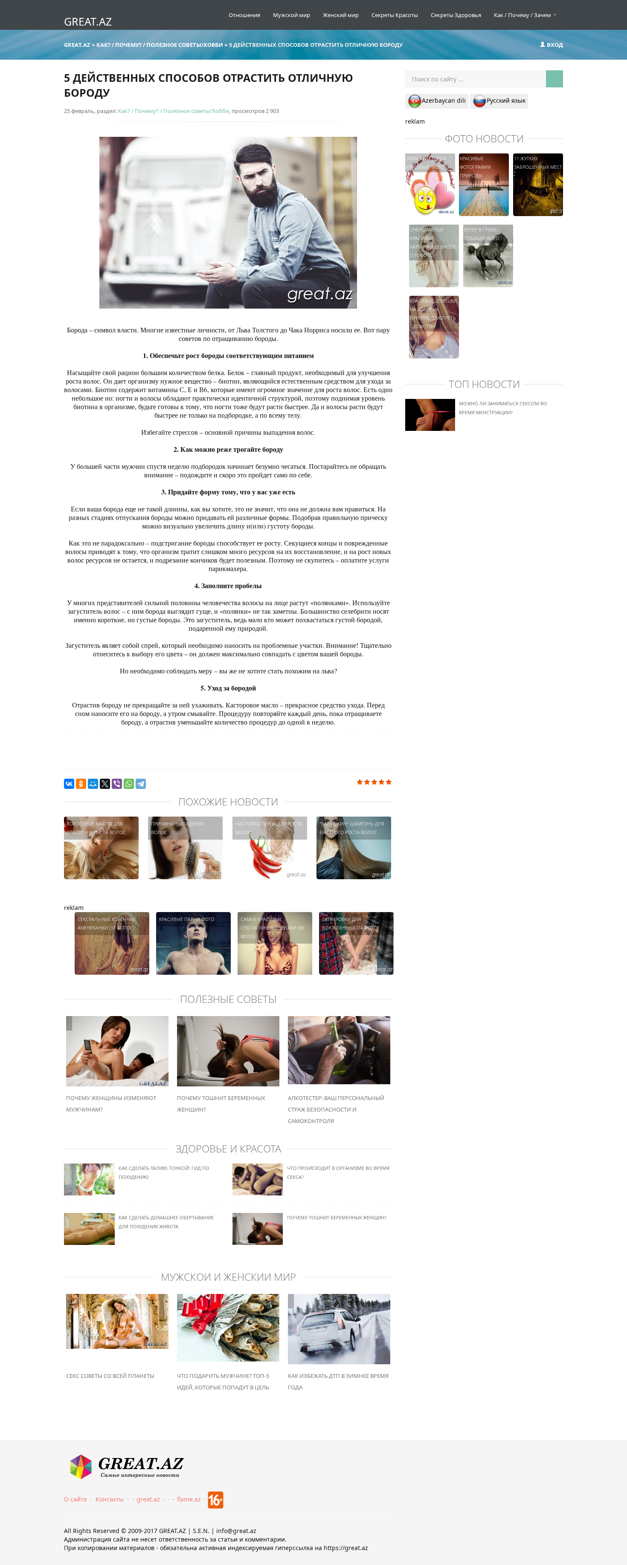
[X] (105, 784)
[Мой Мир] (93, 784)
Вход (554, 45)
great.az (148, 1499)
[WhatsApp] (129, 784)
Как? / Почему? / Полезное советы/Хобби (173, 111)
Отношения (244, 15)
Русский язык (506, 100)
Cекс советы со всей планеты (110, 1376)
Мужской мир (291, 15)
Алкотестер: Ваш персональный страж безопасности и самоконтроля (336, 1109)
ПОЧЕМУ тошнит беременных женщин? (336, 1217)
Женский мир (341, 15)
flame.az (189, 1499)
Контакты (110, 1499)
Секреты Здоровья (456, 15)
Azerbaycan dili (444, 100)
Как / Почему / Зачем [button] (523, 15)
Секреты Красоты (395, 15)
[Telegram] (141, 784)
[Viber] (117, 784)
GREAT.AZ (88, 21)
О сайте (75, 1499)
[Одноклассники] (81, 784)
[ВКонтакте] (69, 784)
